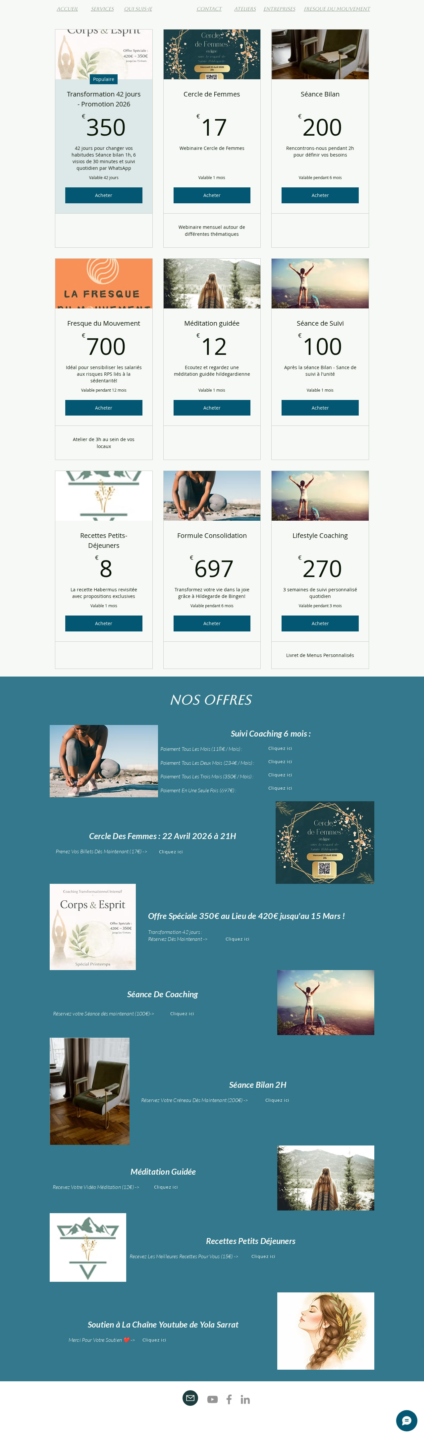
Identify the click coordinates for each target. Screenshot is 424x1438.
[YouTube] (212, 1399)
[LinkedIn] (245, 1399)
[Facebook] (229, 1399)
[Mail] (190, 1398)
